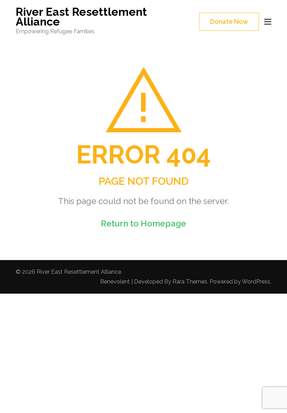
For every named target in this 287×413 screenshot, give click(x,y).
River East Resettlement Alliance (81, 16)
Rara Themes (190, 281)
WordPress (256, 281)
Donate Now (229, 21)
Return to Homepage (143, 223)
